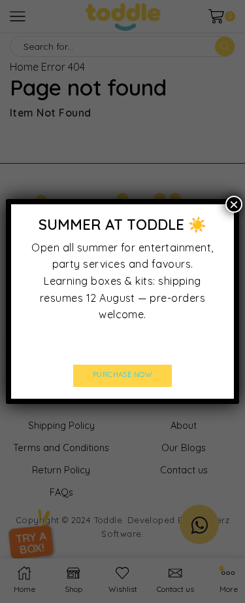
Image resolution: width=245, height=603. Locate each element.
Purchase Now (123, 374)
